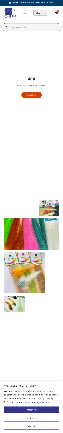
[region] (31, 407)
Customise (31, 418)
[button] (24, 12)
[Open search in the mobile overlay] (31, 27)
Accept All (31, 409)
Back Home (31, 95)
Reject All (31, 426)
